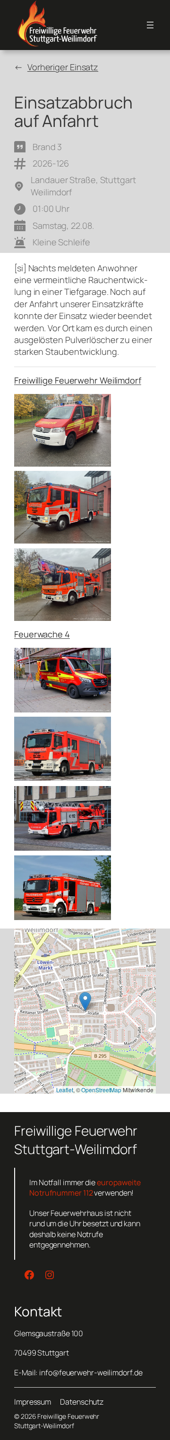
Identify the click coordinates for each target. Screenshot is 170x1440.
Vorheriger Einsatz (62, 67)
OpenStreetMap (101, 1090)
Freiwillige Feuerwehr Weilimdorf (77, 380)
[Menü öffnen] (150, 25)
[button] (85, 1001)
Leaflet (64, 1090)
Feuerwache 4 (42, 634)
